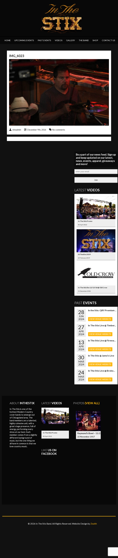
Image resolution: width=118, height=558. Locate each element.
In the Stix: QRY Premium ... (102, 310)
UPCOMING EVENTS (24, 40)
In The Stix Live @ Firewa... (102, 340)
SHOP (95, 40)
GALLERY (70, 40)
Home (8, 40)
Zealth (94, 523)
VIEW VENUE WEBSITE (100, 319)
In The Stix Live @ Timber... (102, 325)
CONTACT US (108, 40)
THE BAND (84, 40)
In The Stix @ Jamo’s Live (101, 355)
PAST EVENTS (44, 40)
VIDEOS (58, 40)
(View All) (92, 403)
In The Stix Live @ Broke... (101, 370)
